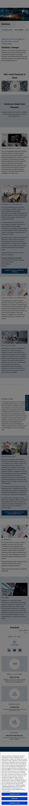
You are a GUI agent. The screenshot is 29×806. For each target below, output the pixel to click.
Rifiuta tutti (14, 798)
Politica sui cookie (20, 785)
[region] (14, 779)
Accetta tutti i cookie (14, 803)
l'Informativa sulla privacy (8, 786)
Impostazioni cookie (14, 794)
